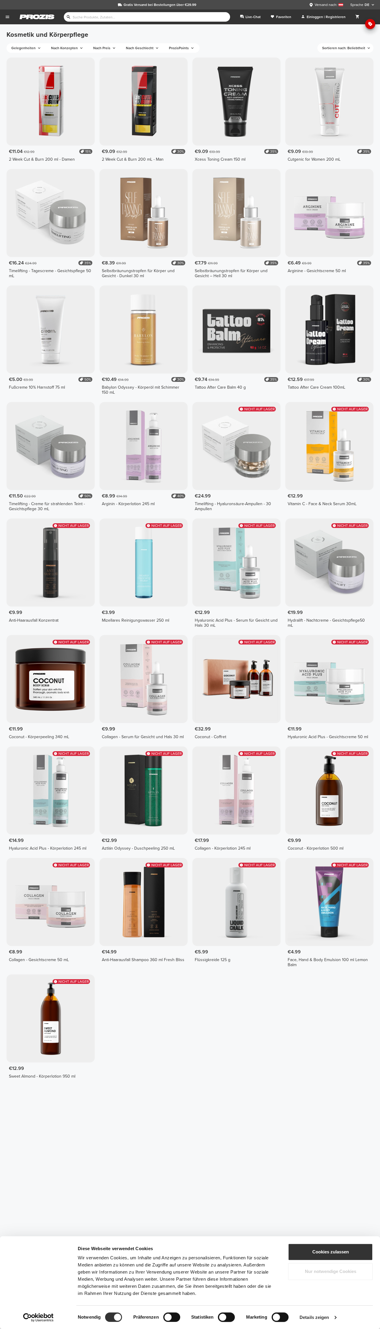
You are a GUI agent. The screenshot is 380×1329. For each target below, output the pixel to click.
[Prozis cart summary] (357, 16)
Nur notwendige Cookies (330, 1271)
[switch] (171, 1317)
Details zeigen (314, 1317)
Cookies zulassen (330, 1251)
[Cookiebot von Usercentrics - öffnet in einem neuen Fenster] (38, 1317)
